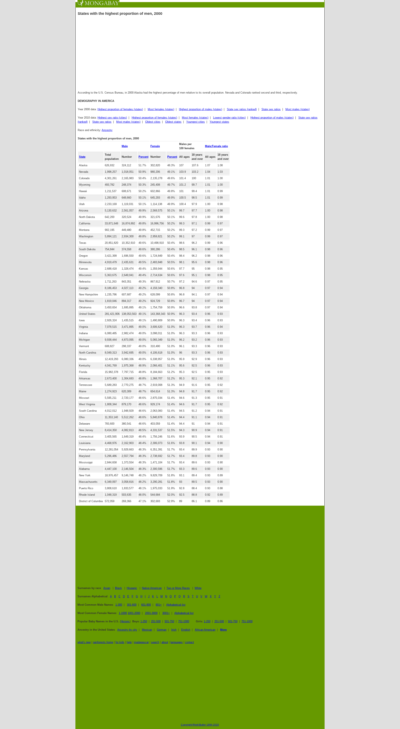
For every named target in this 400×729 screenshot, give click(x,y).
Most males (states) (297, 109)
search (155, 642)
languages (176, 642)
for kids (119, 642)
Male (125, 146)
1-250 (143, 621)
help (129, 642)
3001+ (166, 613)
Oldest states (173, 121)
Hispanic (132, 588)
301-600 (131, 604)
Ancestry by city (127, 629)
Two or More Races (178, 588)
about (164, 642)
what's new (84, 642)
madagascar (141, 642)
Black (118, 588)
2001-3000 (151, 613)
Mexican (147, 629)
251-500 (156, 621)
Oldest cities (152, 121)
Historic (125, 621)
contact (189, 642)
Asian (106, 588)
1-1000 (123, 613)
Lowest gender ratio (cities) (229, 117)
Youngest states (219, 121)
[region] (200, 52)
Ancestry (107, 130)
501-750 (169, 621)
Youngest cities (195, 121)
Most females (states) (161, 109)
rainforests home (103, 642)
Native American (152, 588)
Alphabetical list (175, 604)
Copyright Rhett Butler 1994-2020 (200, 724)
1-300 (118, 604)
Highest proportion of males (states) (200, 109)
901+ (159, 604)
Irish (173, 629)
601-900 (146, 604)
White (198, 588)
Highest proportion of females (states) (120, 109)
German (161, 629)
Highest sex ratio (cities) (112, 117)
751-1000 (183, 621)
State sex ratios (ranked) (242, 109)
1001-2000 (134, 613)
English (185, 629)
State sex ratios (271, 109)
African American (205, 629)
